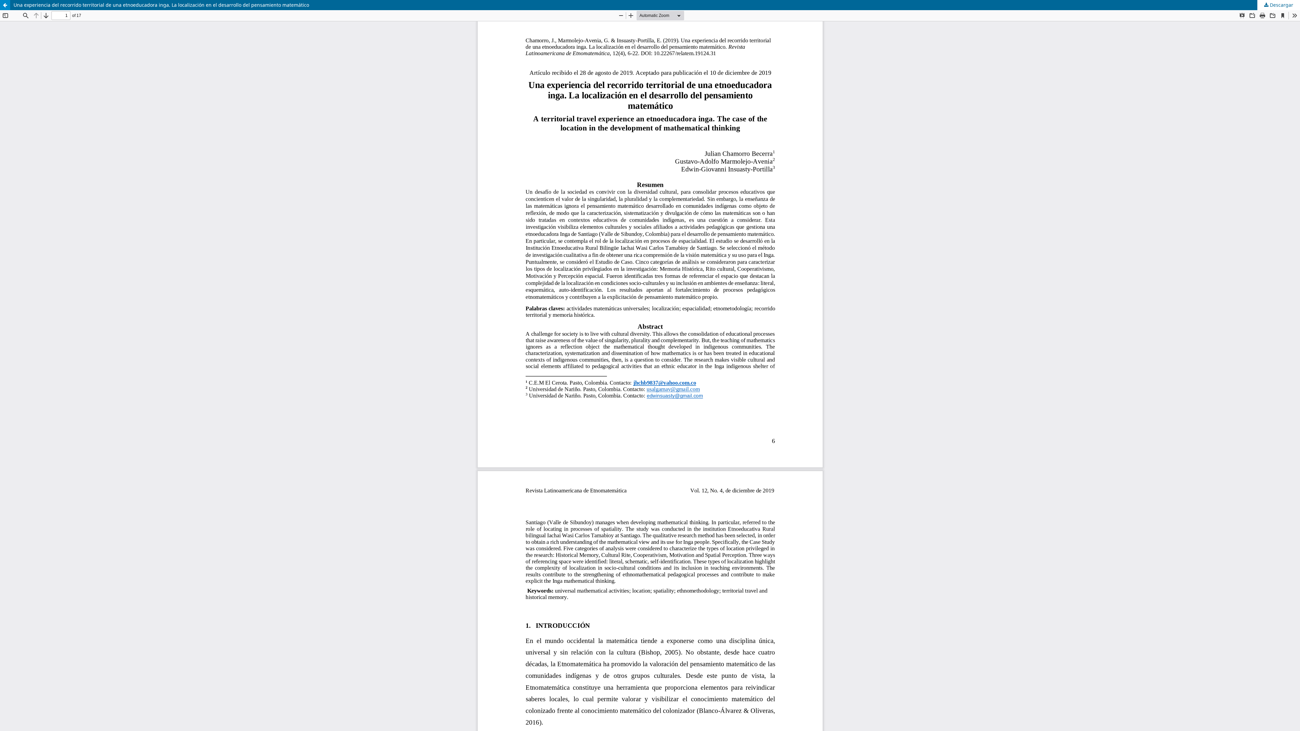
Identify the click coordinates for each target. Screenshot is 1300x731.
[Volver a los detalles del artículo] (5, 5)
